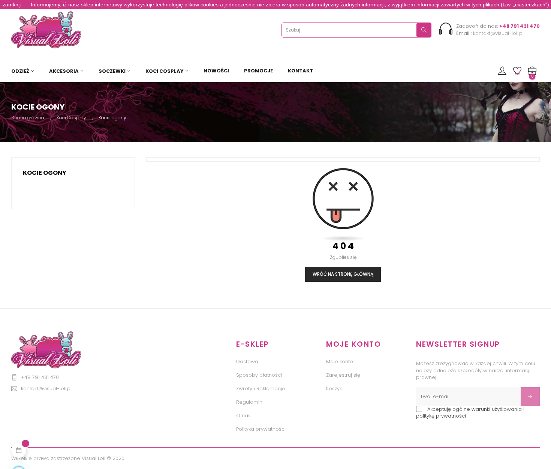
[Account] (502, 71)
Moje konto (339, 361)
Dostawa (247, 361)
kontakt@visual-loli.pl (498, 33)
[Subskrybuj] (530, 396)
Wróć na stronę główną (343, 274)
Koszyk (334, 388)
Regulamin (249, 402)
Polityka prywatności (261, 429)
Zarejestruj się (343, 375)
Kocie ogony (44, 172)
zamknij (12, 5)
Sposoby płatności (259, 375)
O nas (243, 415)
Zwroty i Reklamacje (260, 388)
